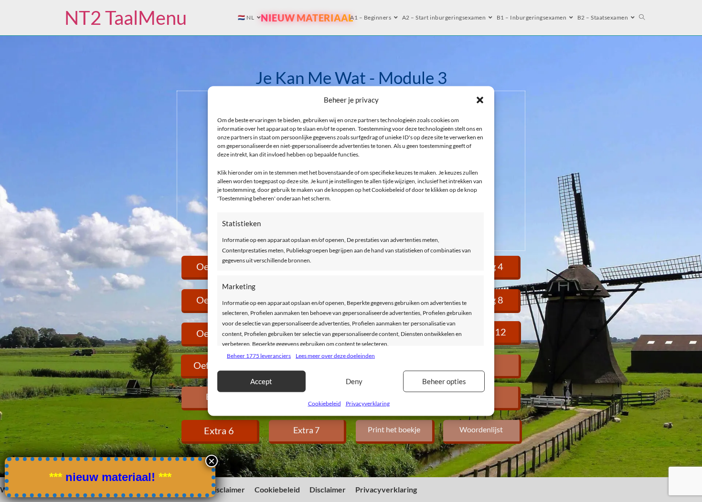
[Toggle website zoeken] (642, 17)
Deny (354, 381)
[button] (480, 100)
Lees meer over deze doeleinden (335, 355)
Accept (261, 381)
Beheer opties (444, 381)
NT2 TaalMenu (125, 17)
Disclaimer (227, 489)
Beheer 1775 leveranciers (259, 355)
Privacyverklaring (368, 403)
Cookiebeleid (324, 403)
